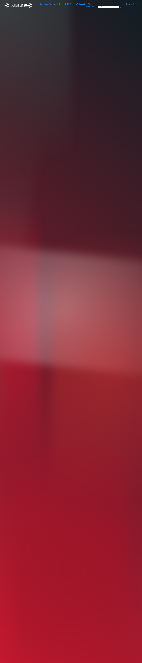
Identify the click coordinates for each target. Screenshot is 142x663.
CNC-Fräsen (70, 4)
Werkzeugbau (82, 4)
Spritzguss (44, 4)
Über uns (90, 7)
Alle (90, 4)
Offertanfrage (132, 4)
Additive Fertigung (57, 4)
